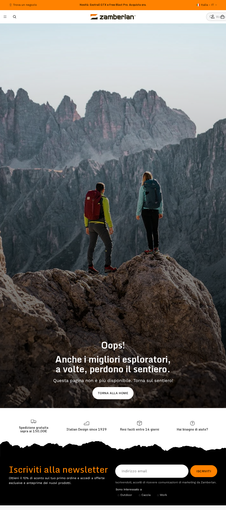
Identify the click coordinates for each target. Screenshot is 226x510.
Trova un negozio (25, 4)
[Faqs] (192, 426)
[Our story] (86, 426)
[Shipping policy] (33, 426)
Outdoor (126, 495)
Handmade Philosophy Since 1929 (113, 5)
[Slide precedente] (66, 5)
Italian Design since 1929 (86, 429)
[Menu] (5, 17)
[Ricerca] (14, 17)
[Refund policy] (139, 426)
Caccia (146, 495)
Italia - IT (207, 4)
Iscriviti (203, 471)
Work (163, 495)
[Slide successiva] (157, 5)
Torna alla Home (113, 393)
